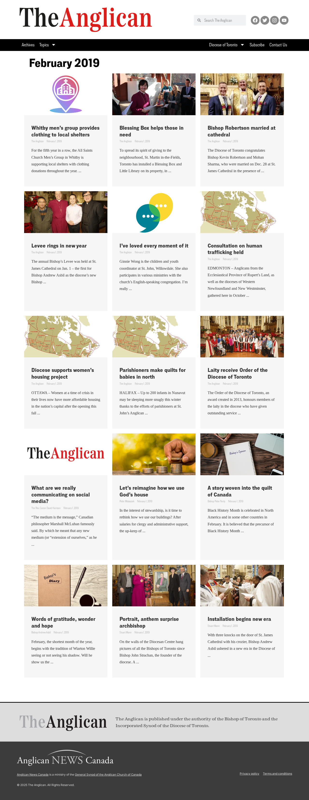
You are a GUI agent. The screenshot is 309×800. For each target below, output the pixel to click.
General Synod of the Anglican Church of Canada (108, 774)
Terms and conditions (277, 773)
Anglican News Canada (33, 774)
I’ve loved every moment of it (153, 245)
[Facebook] (255, 20)
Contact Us (278, 44)
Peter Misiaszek (126, 501)
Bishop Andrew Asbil (41, 632)
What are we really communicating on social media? (60, 494)
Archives (28, 44)
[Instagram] (274, 20)
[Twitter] (264, 20)
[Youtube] (284, 20)
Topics (44, 44)
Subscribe (257, 44)
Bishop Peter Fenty (216, 501)
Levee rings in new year (59, 245)
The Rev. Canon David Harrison (46, 508)
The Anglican (37, 141)
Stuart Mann (125, 632)
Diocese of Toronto (223, 44)
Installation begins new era (239, 619)
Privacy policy (249, 773)
